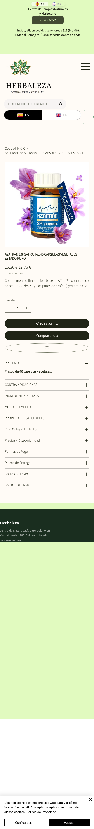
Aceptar (69, 822)
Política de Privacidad (41, 812)
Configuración (24, 822)
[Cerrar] (88, 802)
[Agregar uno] (26, 308)
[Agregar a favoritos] (47, 348)
